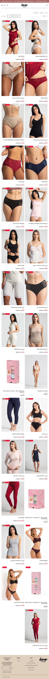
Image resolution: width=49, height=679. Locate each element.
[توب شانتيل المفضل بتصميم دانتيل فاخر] (36, 120)
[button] (47, 5)
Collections (41, 12)
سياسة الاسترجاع (31, 667)
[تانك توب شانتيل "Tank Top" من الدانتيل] (36, 246)
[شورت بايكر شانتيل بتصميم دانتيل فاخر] (13, 287)
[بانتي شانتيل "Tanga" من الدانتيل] (13, 78)
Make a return (31, 669)
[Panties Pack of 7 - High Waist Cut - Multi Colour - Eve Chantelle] (36, 583)
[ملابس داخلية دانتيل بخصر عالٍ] (36, 287)
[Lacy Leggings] (13, 498)
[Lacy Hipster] (13, 162)
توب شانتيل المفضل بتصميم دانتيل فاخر (40, 139)
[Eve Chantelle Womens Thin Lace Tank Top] (36, 204)
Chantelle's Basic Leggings (18, 434)
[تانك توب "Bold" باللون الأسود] (36, 456)
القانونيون (31, 660)
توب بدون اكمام (44, 433)
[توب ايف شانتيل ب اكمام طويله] (13, 456)
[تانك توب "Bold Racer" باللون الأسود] (13, 541)
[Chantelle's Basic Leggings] (13, 414)
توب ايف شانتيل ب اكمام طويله (18, 475)
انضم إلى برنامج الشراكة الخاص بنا (31, 665)
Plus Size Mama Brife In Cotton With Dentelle (14, 139)
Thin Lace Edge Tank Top (42, 349)
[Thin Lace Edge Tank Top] (36, 329)
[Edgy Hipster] (13, 36)
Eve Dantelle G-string (42, 391)
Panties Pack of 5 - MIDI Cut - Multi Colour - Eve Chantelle (13, 391)
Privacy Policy (9, 672)
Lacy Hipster (21, 181)
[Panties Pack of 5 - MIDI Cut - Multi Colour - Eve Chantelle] (13, 371)
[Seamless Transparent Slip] (36, 36)
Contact (18, 660)
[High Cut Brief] (13, 246)
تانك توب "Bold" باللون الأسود (41, 475)
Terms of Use (5, 672)
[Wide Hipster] (36, 162)
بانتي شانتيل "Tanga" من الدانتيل (18, 98)
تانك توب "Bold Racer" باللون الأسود (17, 560)
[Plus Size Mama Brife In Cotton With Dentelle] (13, 120)
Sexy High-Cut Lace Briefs (18, 223)
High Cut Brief (21, 265)
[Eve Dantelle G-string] (36, 371)
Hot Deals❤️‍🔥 (36, 12)
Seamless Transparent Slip (41, 56)
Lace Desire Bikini (43, 560)
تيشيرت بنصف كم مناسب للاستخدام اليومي (39, 645)
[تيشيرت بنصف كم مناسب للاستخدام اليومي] (36, 626)
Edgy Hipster (21, 56)
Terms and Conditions (31, 663)
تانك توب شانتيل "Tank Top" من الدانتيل (40, 265)
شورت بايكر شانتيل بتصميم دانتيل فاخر (17, 307)
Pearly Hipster (44, 98)
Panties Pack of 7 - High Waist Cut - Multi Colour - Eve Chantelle (36, 603)
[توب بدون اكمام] (36, 414)
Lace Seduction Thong (19, 602)
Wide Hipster (44, 181)
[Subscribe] (3, 667)
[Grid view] (46, 16)
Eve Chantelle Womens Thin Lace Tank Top (38, 223)
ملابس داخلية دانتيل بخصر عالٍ (42, 307)
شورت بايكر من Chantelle (19, 349)
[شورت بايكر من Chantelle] (13, 329)
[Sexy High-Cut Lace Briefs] (13, 204)
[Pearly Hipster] (36, 78)
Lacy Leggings (21, 517)
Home (46, 12)
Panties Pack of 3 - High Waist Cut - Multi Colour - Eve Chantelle (36, 518)
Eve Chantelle (5, 677)
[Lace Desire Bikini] (36, 541)
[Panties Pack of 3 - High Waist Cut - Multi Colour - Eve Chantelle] (36, 498)
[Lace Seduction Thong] (13, 583)
